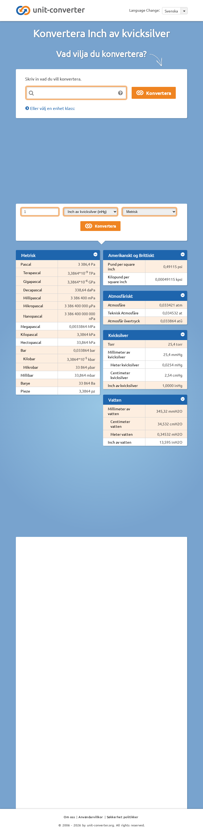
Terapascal (32, 272)
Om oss (69, 817)
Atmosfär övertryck (124, 320)
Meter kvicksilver (124, 364)
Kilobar (29, 358)
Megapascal (30, 326)
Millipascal (32, 297)
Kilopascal (29, 334)
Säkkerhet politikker (123, 817)
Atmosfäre (116, 304)
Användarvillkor (91, 817)
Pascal (26, 264)
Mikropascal (33, 305)
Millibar (27, 375)
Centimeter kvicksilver (120, 375)
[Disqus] (101, 613)
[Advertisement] (109, 160)
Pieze (25, 391)
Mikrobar (30, 367)
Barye (25, 383)
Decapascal (32, 289)
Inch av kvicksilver (123, 385)
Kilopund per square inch (118, 279)
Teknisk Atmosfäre (123, 312)
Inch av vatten (119, 442)
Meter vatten (121, 434)
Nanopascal (32, 316)
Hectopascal (31, 342)
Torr (111, 344)
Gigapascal (32, 281)
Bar (23, 350)
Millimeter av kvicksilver (119, 354)
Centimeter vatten (120, 424)
